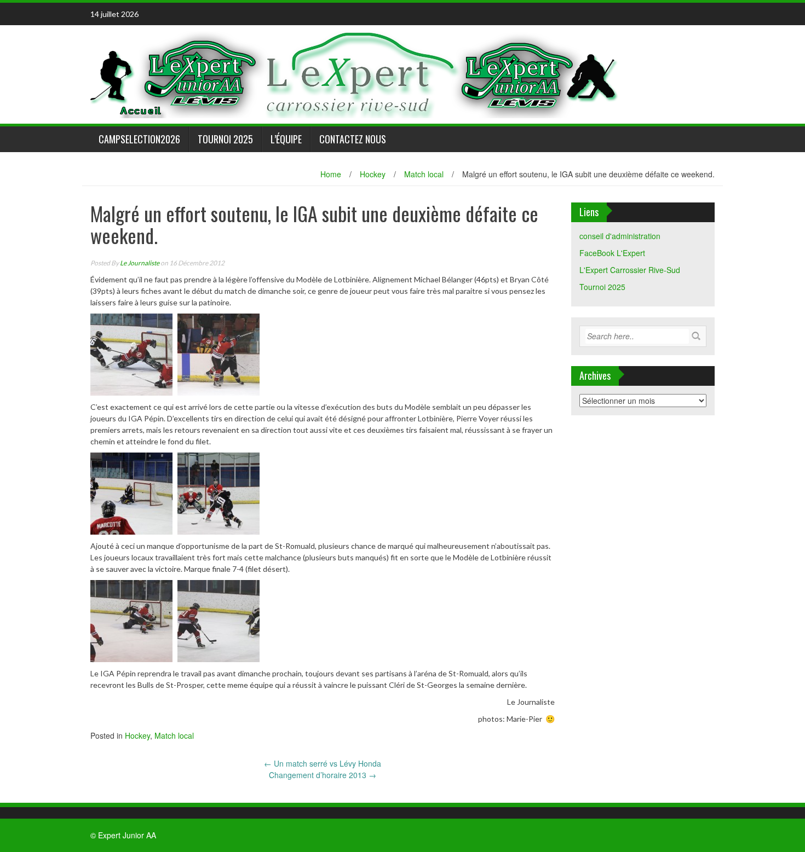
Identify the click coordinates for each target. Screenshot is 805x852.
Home (330, 174)
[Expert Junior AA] (356, 73)
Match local (424, 174)
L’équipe (286, 139)
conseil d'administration (619, 235)
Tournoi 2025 (225, 139)
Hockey (373, 174)
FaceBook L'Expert (612, 252)
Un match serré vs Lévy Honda (322, 763)
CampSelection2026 (139, 139)
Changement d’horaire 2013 (322, 774)
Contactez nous (352, 139)
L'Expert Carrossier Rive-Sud (629, 269)
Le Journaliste (139, 263)
